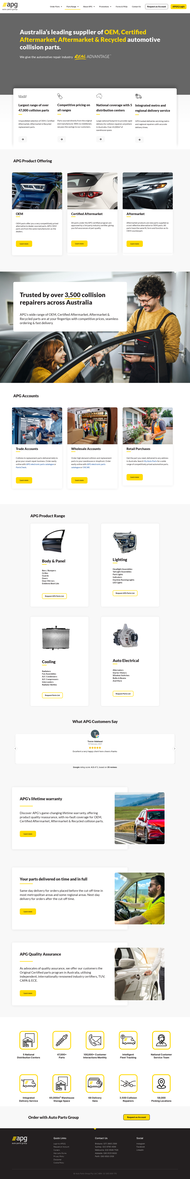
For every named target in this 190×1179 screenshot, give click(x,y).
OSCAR (86, 467)
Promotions (104, 6)
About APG (87, 6)
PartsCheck (21, 467)
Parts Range (71, 6)
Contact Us (136, 6)
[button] (175, 749)
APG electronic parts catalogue (40, 464)
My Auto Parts (150, 461)
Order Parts (55, 6)
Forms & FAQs (121, 6)
